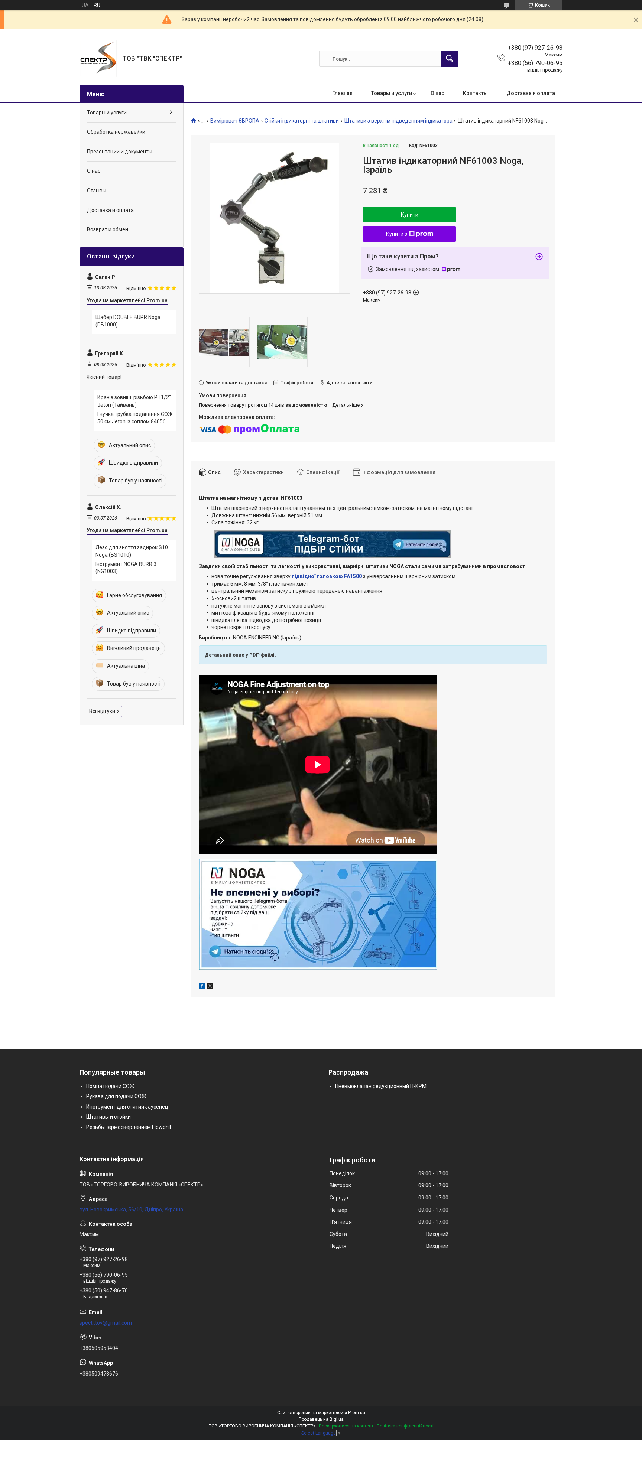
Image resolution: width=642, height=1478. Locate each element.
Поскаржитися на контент (346, 1426)
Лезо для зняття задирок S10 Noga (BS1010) (131, 551)
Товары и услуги (391, 93)
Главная (342, 93)
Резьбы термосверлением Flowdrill (128, 1127)
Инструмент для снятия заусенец (127, 1107)
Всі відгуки (102, 711)
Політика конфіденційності (405, 1426)
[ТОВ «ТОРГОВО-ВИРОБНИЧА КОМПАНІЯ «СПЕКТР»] (98, 58)
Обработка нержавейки (116, 132)
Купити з (396, 234)
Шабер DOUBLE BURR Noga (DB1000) (127, 321)
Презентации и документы (119, 151)
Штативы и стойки (108, 1117)
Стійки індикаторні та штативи (302, 121)
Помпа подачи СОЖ (110, 1086)
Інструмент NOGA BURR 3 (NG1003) (125, 567)
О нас (437, 93)
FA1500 (353, 576)
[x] (210, 987)
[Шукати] (449, 59)
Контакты (475, 93)
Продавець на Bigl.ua (321, 1419)
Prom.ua (356, 1412)
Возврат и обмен (107, 229)
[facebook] (202, 987)
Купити (409, 215)
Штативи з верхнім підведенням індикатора (398, 121)
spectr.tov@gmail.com (106, 1323)
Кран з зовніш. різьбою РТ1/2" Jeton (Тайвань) (134, 401)
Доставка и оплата (530, 93)
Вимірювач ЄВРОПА (234, 121)
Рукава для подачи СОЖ (116, 1096)
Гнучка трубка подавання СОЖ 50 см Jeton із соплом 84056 (135, 417)
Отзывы (96, 190)
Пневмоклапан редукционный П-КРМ (381, 1086)
